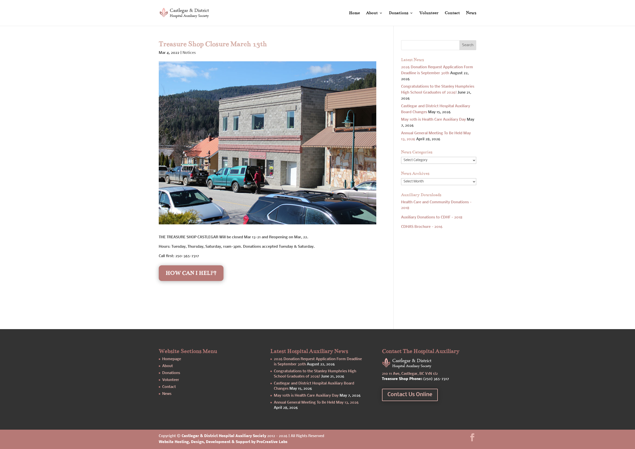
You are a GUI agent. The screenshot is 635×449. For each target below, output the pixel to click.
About (372, 13)
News (471, 13)
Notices (189, 53)
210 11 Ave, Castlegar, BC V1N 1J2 (410, 374)
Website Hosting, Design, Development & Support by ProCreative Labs (223, 442)
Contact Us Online (409, 395)
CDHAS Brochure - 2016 (422, 227)
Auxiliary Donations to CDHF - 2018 (431, 217)
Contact (452, 13)
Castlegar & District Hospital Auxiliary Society (224, 436)
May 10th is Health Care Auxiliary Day (433, 120)
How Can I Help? (191, 273)
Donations (398, 13)
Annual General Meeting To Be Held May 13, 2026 (316, 403)
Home (354, 13)
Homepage (171, 359)
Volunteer (429, 13)
